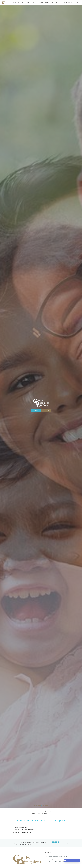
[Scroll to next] (67, 843)
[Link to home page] (3, 2)
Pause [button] (16, 844)
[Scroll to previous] (14, 843)
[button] (80, 2)
